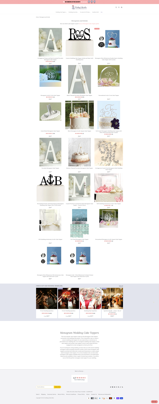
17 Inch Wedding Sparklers (46, 311)
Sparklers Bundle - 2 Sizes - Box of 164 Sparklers (112, 311)
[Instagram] (116, 387)
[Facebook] (112, 387)
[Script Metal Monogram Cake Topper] (50, 111)
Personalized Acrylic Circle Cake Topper (109, 95)
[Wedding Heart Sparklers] (90, 298)
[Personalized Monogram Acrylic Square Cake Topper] (108, 218)
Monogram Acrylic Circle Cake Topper (50, 95)
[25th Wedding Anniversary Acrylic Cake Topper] (50, 220)
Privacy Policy (81, 394)
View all (121, 286)
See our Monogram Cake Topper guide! (89, 24)
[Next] (153, 302)
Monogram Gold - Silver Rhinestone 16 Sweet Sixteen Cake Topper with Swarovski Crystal (79, 275)
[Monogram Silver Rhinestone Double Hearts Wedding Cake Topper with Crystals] (108, 39)
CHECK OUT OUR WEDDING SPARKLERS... (49, 286)
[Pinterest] (118, 387)
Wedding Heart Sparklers (90, 311)
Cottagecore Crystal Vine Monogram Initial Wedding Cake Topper (108, 168)
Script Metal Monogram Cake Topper (50, 131)
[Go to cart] (121, 7)
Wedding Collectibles (49, 398)
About (87, 394)
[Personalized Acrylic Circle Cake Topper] (108, 76)
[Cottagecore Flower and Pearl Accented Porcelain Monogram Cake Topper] (50, 42)
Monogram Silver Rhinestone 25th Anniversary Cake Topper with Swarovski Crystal (50, 275)
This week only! (84, 1)
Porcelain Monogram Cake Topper (50, 168)
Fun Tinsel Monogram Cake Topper (79, 239)
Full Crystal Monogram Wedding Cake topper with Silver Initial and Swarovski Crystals (109, 131)
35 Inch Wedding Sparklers (68, 311)
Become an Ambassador (104, 394)
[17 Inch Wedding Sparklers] (46, 298)
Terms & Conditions (71, 394)
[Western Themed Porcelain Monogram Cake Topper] (79, 152)
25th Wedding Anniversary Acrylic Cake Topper (50, 239)
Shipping (43, 394)
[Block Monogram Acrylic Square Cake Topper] (79, 115)
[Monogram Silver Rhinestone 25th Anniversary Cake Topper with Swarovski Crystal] (50, 255)
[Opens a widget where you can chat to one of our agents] (154, 401)
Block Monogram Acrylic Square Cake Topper (79, 131)
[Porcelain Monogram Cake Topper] (50, 152)
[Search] (116, 7)
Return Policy (61, 394)
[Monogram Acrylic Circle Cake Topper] (50, 76)
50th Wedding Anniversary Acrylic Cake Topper (109, 204)
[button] (50, 61)
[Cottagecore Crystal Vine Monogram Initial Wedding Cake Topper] (108, 152)
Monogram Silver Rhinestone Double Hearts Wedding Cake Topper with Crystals (108, 59)
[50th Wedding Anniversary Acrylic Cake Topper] (108, 187)
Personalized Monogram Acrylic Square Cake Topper (108, 239)
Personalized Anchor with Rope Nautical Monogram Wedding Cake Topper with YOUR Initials (50, 204)
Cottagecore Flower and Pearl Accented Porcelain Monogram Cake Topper (50, 59)
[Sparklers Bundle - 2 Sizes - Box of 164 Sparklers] (112, 298)
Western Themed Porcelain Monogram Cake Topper (79, 168)
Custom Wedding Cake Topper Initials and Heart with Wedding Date (79, 59)
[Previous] (5, 302)
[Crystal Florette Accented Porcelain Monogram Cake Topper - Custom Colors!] (79, 187)
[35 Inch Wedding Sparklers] (68, 298)
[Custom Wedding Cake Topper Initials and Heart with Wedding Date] (79, 42)
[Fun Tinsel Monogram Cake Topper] (79, 223)
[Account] (119, 7)
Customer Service (51, 394)
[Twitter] (110, 387)
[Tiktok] (120, 387)
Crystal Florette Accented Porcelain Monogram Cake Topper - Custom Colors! (79, 204)
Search (38, 394)
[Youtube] (114, 387)
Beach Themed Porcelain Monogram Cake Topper (79, 95)
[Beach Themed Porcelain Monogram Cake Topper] (79, 79)
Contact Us (94, 394)
